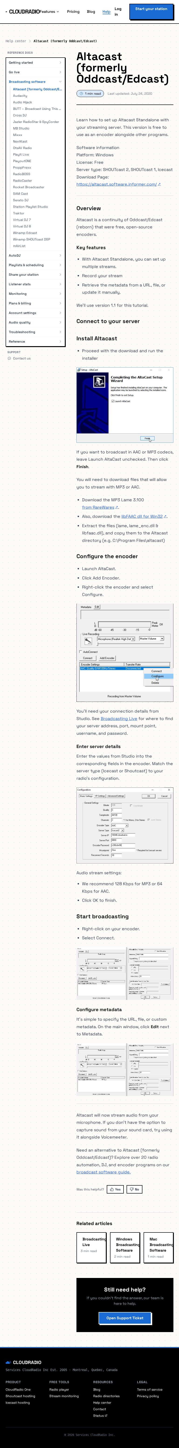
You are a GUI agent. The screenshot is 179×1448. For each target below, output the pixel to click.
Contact (99, 1409)
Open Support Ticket (125, 1318)
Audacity (20, 96)
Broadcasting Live (119, 718)
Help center (16, 41)
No (137, 1189)
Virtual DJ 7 (22, 220)
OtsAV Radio (22, 148)
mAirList (19, 246)
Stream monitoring (64, 1396)
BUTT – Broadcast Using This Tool (37, 109)
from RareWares (100, 507)
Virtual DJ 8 (22, 226)
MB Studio (21, 128)
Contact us (22, 358)
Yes (117, 1189)
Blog (91, 11)
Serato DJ (20, 200)
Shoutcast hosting (20, 1396)
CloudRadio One (18, 1389)
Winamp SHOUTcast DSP (31, 239)
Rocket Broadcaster (28, 187)
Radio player (59, 1389)
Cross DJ (20, 115)
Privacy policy (148, 1396)
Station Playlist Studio (30, 207)
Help (106, 11)
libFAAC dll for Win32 (144, 516)
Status (98, 1415)
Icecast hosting (18, 1402)
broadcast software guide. (103, 1172)
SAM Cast (20, 193)
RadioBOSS (21, 174)
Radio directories (106, 1396)
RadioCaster (22, 180)
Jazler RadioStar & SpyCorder (36, 122)
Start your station (151, 8)
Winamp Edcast (25, 233)
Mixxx (17, 135)
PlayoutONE (22, 161)
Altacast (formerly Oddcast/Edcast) (37, 89)
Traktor (18, 213)
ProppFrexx (22, 167)
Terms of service (149, 1389)
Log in (118, 11)
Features (47, 11)
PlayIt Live (21, 154)
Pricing (73, 11)
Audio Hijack (22, 102)
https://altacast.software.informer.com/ (118, 184)
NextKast (20, 141)
